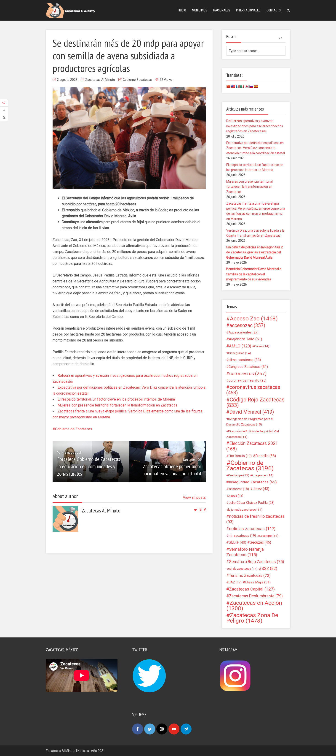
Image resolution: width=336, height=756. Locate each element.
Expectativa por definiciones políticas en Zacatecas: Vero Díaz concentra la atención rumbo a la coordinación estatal (255, 148)
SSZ (269, 568)
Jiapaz (235, 495)
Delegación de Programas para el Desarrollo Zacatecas (249, 421)
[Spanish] (256, 86)
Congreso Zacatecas (248, 367)
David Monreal (251, 412)
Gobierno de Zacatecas (73, 429)
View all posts (194, 497)
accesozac (247, 325)
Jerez (261, 489)
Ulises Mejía (258, 582)
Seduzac (260, 542)
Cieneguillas (239, 353)
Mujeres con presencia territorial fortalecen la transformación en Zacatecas (117, 405)
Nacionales (221, 10)
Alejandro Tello (245, 339)
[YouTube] (173, 728)
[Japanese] (247, 86)
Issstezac (239, 489)
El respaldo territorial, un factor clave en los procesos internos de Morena (116, 399)
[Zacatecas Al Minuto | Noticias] (70, 10)
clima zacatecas (245, 360)
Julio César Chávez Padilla (252, 503)
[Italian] (242, 86)
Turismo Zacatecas (250, 575)
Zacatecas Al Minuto (100, 79)
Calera (261, 346)
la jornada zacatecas (245, 509)
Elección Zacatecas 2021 (252, 446)
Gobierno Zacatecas (137, 79)
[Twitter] (149, 728)
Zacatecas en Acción (254, 605)
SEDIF (237, 542)
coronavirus (248, 373)
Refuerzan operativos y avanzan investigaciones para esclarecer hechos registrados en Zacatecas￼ (254, 126)
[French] (237, 86)
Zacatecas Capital (252, 589)
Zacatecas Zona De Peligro (252, 617)
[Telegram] (186, 728)
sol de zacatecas (243, 568)
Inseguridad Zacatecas (253, 482)
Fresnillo (265, 456)
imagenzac (262, 475)
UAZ (235, 582)
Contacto (274, 10)
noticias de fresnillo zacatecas (255, 519)
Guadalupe (238, 475)
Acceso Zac (254, 318)
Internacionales (248, 10)
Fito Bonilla (240, 456)
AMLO (240, 346)
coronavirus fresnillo (247, 380)
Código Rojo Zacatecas (255, 402)
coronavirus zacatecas (253, 390)
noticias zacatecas (252, 528)
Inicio (182, 10)
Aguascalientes (244, 332)
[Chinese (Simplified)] (228, 86)
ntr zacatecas (242, 535)
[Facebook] (137, 728)
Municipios (199, 10)
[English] (233, 86)
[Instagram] (161, 728)
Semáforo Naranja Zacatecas (245, 552)
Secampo (268, 535)
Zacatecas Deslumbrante (256, 596)
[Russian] (251, 86)
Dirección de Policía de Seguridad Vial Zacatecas (252, 434)
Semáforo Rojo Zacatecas (256, 561)
